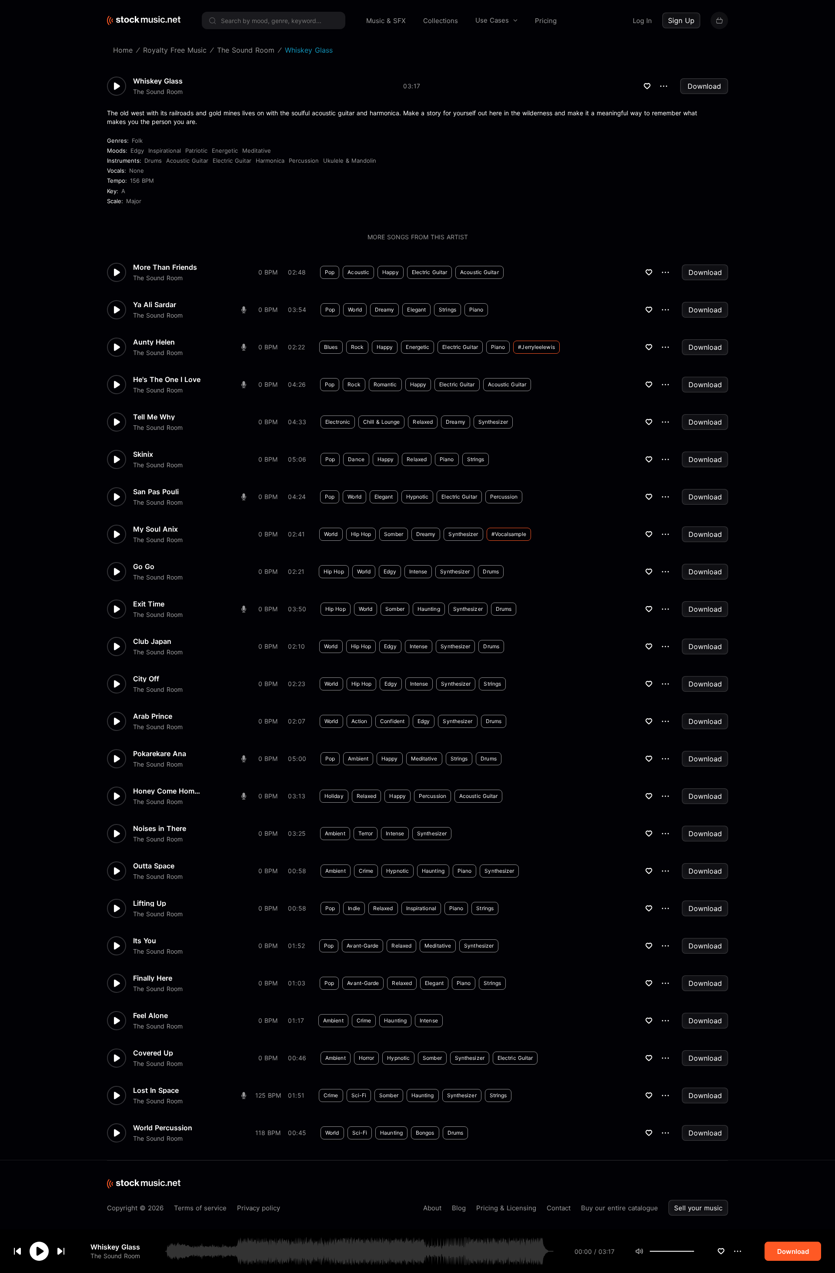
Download (704, 86)
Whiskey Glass (115, 1247)
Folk (137, 140)
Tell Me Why (154, 416)
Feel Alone (150, 1015)
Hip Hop (361, 534)
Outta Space (153, 865)
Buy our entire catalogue (619, 1208)
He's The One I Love (166, 379)
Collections (440, 21)
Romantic (385, 384)
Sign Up (681, 20)
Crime (366, 871)
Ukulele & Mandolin (349, 160)
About (432, 1208)
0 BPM (267, 272)
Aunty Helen (154, 341)
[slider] (694, 1251)
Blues (331, 347)
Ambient (358, 758)
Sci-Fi (359, 1095)
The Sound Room (115, 1256)
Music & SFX (386, 21)
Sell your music (698, 1208)
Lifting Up (149, 903)
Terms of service (200, 1208)
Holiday (334, 796)
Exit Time (148, 603)
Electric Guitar (232, 160)
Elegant (416, 309)
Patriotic (196, 150)
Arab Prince (152, 716)
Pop (329, 272)
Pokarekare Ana (159, 753)
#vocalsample (508, 534)
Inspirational (164, 150)
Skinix (143, 454)
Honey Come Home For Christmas (168, 790)
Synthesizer (493, 422)
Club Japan (152, 641)
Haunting (429, 609)
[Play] (39, 1251)
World (355, 309)
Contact (559, 1208)
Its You (144, 940)
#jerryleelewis (536, 347)
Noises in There (159, 828)
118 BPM (268, 1132)
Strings (447, 309)
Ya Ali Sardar (154, 304)
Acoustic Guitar (187, 160)
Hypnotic (417, 496)
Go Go (143, 566)
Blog (459, 1208)
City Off (146, 678)
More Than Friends (165, 267)
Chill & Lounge (381, 422)
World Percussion (162, 1127)
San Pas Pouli (156, 491)
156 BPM (142, 180)
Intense (418, 571)
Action (359, 721)
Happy (390, 272)
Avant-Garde (362, 945)
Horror (366, 1058)
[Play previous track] (17, 1251)
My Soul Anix (155, 529)
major (133, 201)
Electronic (337, 422)
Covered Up (153, 1052)
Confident (392, 721)
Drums (153, 160)
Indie (354, 908)
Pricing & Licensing (506, 1208)
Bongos (425, 1132)
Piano (476, 309)
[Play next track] (61, 1251)
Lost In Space (156, 1090)
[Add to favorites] (721, 1251)
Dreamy (384, 309)
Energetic (225, 150)
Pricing (546, 21)
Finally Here (152, 978)
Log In (642, 21)
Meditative (256, 150)
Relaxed (423, 422)
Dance (356, 459)
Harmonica (270, 160)
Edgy (137, 150)
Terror (365, 833)
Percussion (304, 160)
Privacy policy (258, 1208)
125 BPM (268, 1095)
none (136, 170)
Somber (393, 534)
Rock (357, 347)
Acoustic (358, 272)
